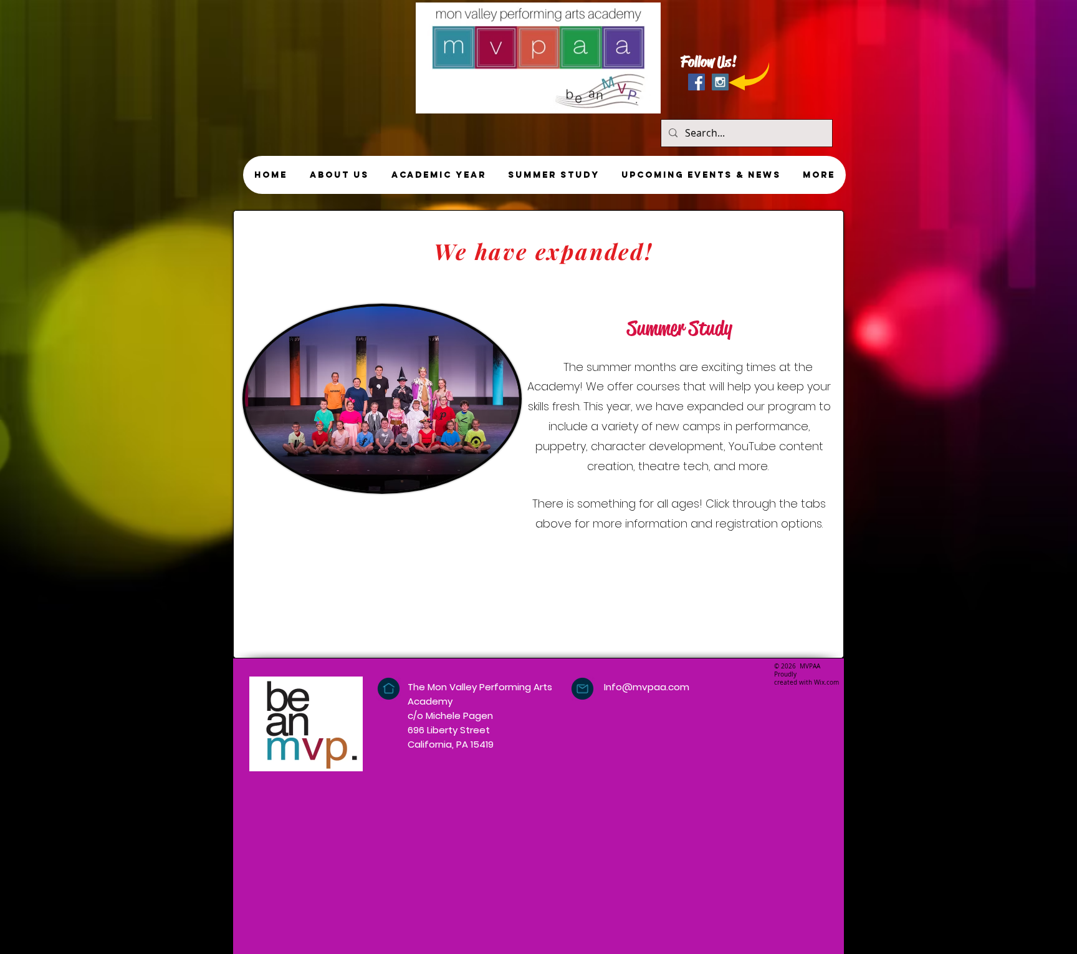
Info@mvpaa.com (646, 686)
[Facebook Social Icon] (696, 82)
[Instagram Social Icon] (720, 82)
